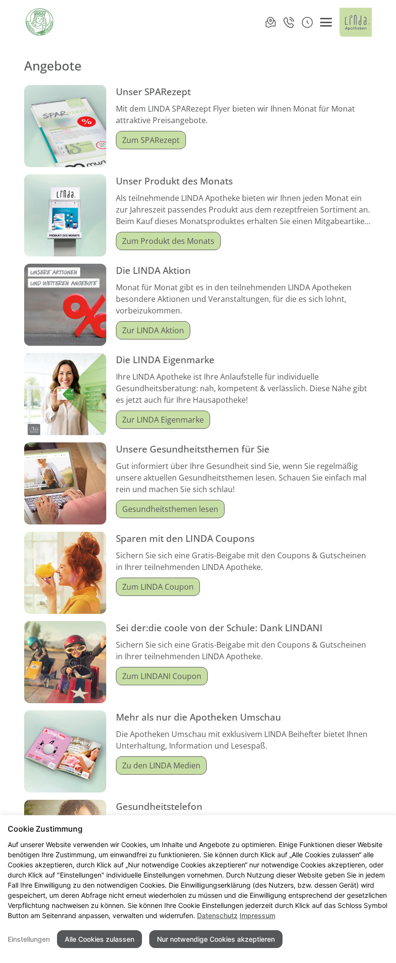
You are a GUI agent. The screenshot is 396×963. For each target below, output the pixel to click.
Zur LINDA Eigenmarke (163, 419)
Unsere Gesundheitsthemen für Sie (192, 448)
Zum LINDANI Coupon (161, 676)
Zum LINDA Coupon (158, 586)
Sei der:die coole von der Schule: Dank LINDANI (219, 627)
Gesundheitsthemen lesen (170, 509)
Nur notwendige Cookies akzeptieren (216, 939)
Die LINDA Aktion (153, 270)
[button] (307, 22)
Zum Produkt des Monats (168, 241)
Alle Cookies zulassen (99, 939)
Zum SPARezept (151, 140)
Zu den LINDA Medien (161, 765)
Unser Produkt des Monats (174, 180)
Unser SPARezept (153, 91)
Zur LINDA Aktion (153, 330)
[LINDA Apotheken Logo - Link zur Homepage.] (355, 22)
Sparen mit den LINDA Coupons (185, 538)
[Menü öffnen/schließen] (326, 22)
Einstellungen (29, 939)
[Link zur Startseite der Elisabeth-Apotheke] (40, 22)
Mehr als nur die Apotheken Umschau (198, 716)
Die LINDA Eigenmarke (165, 359)
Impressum (257, 915)
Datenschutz (217, 915)
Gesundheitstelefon (159, 806)
